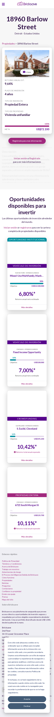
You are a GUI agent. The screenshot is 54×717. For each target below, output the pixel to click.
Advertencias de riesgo (11, 572)
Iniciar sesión (20, 158)
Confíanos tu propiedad (11, 591)
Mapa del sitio (7, 599)
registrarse (25, 227)
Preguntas (6, 586)
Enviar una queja (8, 594)
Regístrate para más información (27, 141)
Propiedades (8, 43)
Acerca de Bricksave (10, 566)
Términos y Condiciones (12, 564)
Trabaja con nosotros (10, 569)
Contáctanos (7, 588)
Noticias (5, 583)
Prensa (5, 597)
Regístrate (34, 158)
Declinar (27, 706)
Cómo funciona (8, 577)
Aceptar (27, 699)
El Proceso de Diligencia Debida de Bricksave (20, 575)
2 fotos (28, 72)
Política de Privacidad (10, 561)
